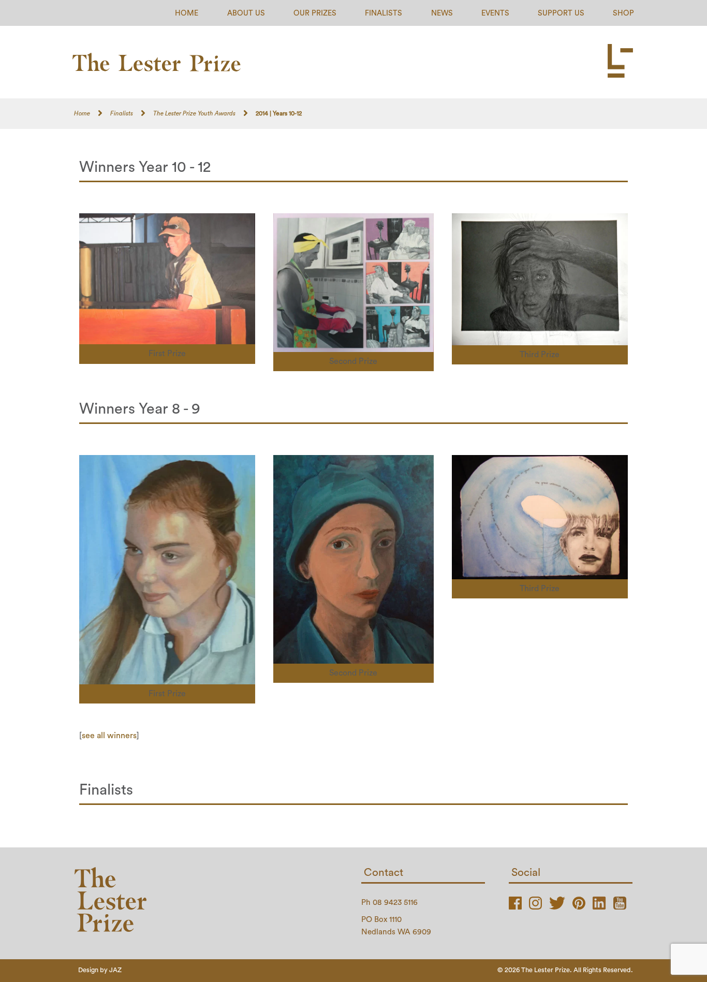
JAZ (115, 970)
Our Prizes (314, 13)
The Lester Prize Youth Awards (194, 113)
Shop (623, 13)
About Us (246, 13)
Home (186, 13)
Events (495, 13)
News (442, 13)
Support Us (561, 13)
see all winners (109, 735)
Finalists (383, 13)
